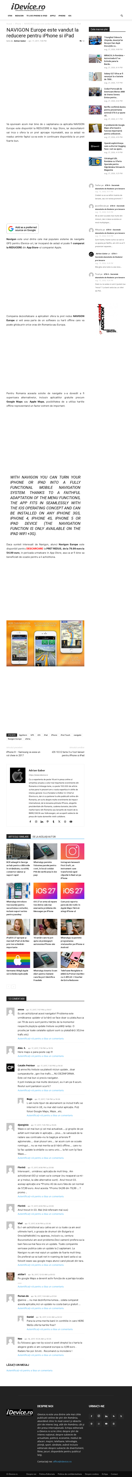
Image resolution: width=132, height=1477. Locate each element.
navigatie (77, 735)
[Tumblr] (54, 822)
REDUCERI (19, 15)
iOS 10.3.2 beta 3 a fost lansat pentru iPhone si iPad (68, 754)
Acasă (9, 23)
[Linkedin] (43, 822)
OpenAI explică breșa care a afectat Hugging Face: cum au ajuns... (115, 146)
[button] (122, 15)
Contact (114, 1474)
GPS (32, 735)
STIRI (10, 15)
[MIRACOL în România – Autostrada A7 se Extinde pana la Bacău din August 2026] (95, 58)
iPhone (61, 15)
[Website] (66, 822)
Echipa (105, 1474)
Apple (53, 15)
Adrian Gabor (20, 41)
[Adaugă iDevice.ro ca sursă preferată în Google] (45, 229)
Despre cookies (92, 1474)
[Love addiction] (107, 334)
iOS (69, 15)
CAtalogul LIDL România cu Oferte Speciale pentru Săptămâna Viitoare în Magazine (114, 164)
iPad (46, 735)
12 (83, 41)
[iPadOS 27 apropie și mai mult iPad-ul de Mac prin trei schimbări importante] (18, 927)
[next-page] (14, 987)
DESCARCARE (34, 548)
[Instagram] (37, 822)
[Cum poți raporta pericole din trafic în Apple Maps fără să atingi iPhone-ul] (72, 891)
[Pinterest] (49, 822)
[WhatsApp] (98, 1423)
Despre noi (31, 1474)
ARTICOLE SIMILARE (18, 836)
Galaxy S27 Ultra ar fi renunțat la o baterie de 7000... (113, 77)
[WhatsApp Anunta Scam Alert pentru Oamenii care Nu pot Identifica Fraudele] (45, 960)
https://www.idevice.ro (38, 775)
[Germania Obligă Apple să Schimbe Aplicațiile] (18, 960)
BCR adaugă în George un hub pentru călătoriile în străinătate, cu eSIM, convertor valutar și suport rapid (18, 868)
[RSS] (113, 1416)
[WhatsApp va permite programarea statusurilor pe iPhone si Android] (72, 927)
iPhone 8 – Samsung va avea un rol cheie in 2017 (23, 754)
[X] (60, 822)
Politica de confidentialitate (70, 1474)
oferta (27, 739)
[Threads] (113, 1423)
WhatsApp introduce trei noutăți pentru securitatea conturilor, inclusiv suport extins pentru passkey (17, 908)
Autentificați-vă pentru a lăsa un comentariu (41, 1038)
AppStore (23, 735)
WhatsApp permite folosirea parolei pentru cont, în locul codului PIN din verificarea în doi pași (45, 868)
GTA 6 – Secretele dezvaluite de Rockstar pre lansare (109, 256)
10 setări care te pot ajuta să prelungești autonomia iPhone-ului (44, 941)
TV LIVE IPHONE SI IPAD (37, 15)
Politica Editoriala (47, 1474)
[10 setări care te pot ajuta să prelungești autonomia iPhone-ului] (45, 927)
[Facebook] (31, 822)
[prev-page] (8, 987)
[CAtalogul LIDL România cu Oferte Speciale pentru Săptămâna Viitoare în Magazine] (95, 161)
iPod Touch (65, 735)
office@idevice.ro (62, 1461)
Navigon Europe (15, 739)
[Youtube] (72, 822)
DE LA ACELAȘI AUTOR (44, 836)
